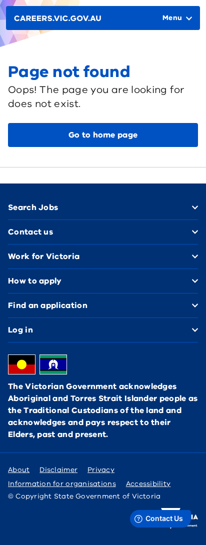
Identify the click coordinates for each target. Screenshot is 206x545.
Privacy (101, 469)
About (19, 469)
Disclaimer (59, 469)
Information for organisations (62, 483)
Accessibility (148, 483)
